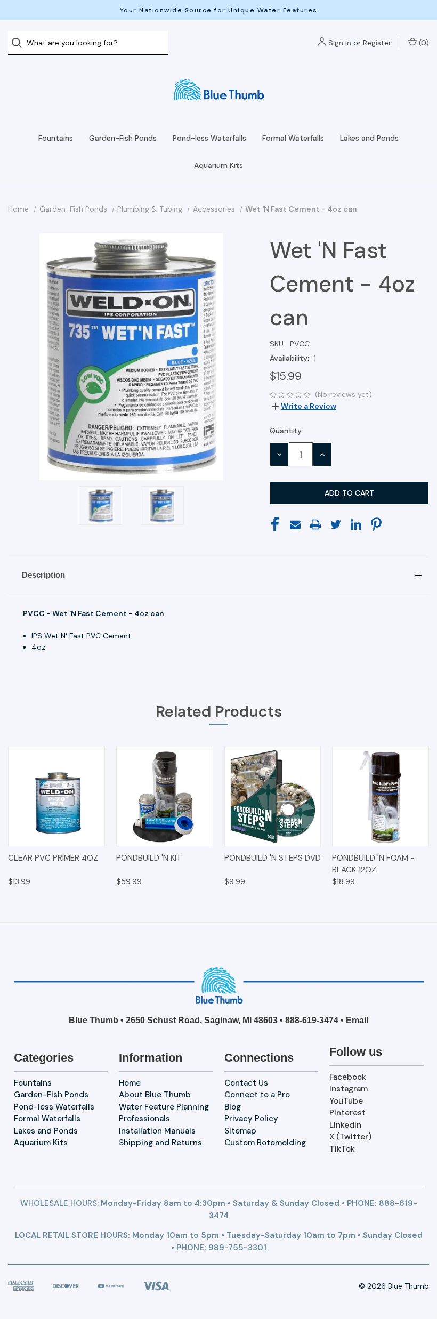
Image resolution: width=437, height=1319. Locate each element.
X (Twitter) (350, 1136)
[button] (218, 575)
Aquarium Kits (218, 165)
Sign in (339, 42)
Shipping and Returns (160, 1142)
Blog (232, 1107)
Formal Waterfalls (293, 138)
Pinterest (347, 1112)
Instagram (348, 1088)
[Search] (20, 43)
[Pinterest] (376, 524)
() (423, 42)
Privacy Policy (251, 1118)
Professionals (144, 1118)
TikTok (342, 1149)
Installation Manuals (157, 1131)
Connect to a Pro (257, 1094)
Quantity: (286, 430)
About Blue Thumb (155, 1094)
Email (357, 1020)
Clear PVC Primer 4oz (53, 858)
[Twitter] (335, 524)
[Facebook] (275, 524)
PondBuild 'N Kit (149, 858)
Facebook (347, 1077)
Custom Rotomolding (265, 1142)
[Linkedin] (356, 524)
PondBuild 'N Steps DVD (272, 858)
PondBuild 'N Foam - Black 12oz (373, 864)
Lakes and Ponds (369, 138)
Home (130, 1083)
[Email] (295, 524)
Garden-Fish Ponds (123, 138)
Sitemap (240, 1131)
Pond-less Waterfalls (209, 138)
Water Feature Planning (164, 1107)
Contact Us (246, 1083)
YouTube (346, 1101)
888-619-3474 (311, 1020)
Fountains (55, 138)
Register (377, 42)
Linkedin (345, 1125)
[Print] (315, 524)
